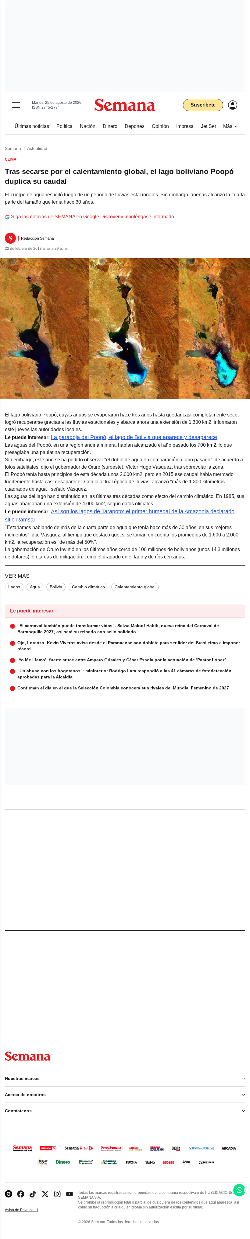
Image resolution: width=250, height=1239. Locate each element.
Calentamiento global (135, 586)
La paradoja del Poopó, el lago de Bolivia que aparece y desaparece (134, 437)
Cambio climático (88, 586)
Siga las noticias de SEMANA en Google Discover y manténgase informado (92, 216)
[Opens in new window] (20, 1194)
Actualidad (37, 148)
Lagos (14, 586)
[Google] (8, 1194)
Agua (35, 586)
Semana (13, 148)
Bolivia (56, 586)
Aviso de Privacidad (28, 1210)
